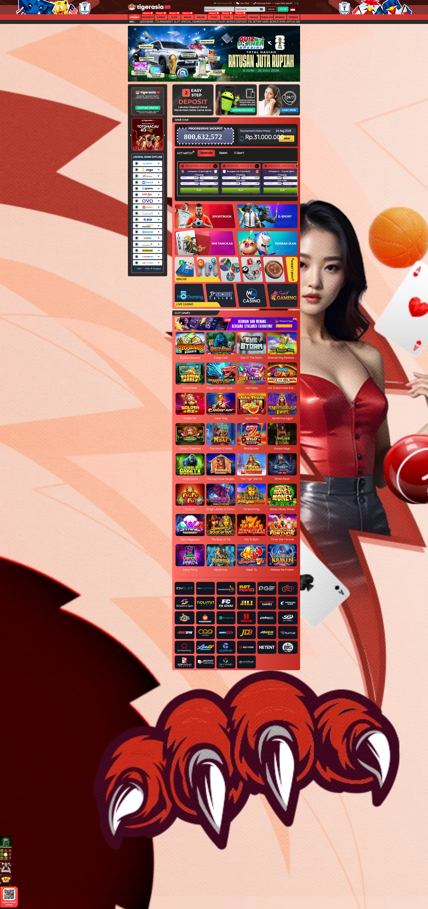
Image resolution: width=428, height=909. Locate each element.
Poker (214, 17)
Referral (280, 17)
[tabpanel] (238, 178)
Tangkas (253, 17)
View (287, 135)
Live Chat (244, 3)
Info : (132, 21)
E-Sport (161, 17)
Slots (174, 17)
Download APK (224, 3)
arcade (201, 17)
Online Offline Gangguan (148, 269)
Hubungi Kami (263, 3)
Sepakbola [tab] (206, 153)
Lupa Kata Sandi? (284, 3)
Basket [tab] (223, 153)
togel (227, 17)
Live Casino (240, 17)
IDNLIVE (187, 17)
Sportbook (148, 17)
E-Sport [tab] (239, 153)
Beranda (134, 17)
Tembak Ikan (266, 17)
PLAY (199, 190)
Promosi (293, 17)
